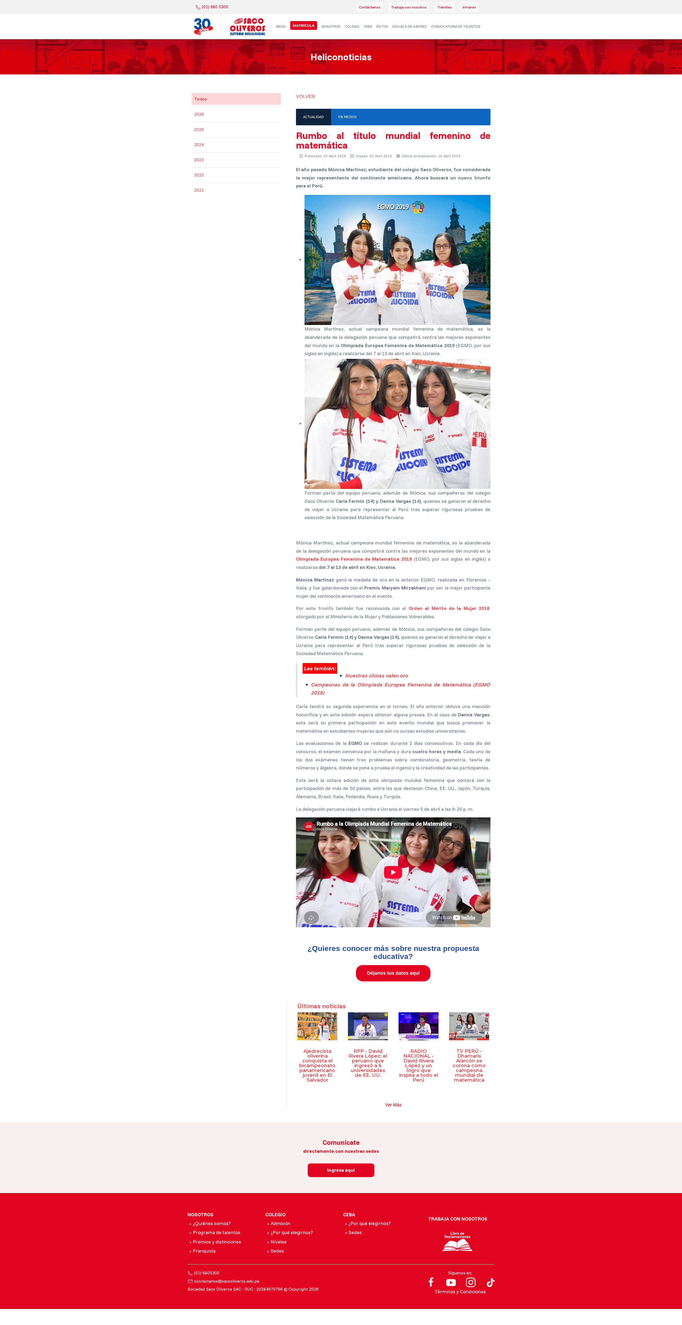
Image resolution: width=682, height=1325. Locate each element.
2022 (199, 175)
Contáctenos (369, 7)
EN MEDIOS (347, 117)
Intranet (469, 7)
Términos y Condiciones (460, 1291)
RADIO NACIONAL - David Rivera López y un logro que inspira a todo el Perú (418, 1065)
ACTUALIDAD (313, 117)
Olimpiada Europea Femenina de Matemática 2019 (354, 559)
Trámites (444, 7)
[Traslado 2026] (303, 25)
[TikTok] (490, 1282)
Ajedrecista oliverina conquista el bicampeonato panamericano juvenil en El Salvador (317, 1065)
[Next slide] (304, 530)
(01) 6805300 (206, 1272)
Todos (200, 99)
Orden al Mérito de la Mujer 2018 (449, 608)
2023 (199, 159)
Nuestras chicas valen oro (376, 675)
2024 (199, 144)
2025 (199, 129)
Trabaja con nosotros (409, 7)
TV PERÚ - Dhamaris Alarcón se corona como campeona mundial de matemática (469, 1065)
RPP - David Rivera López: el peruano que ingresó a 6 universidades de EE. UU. (367, 1063)
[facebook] (431, 1282)
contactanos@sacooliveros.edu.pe (226, 1281)
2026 (199, 114)
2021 (199, 190)
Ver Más (393, 1104)
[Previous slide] (298, 530)
